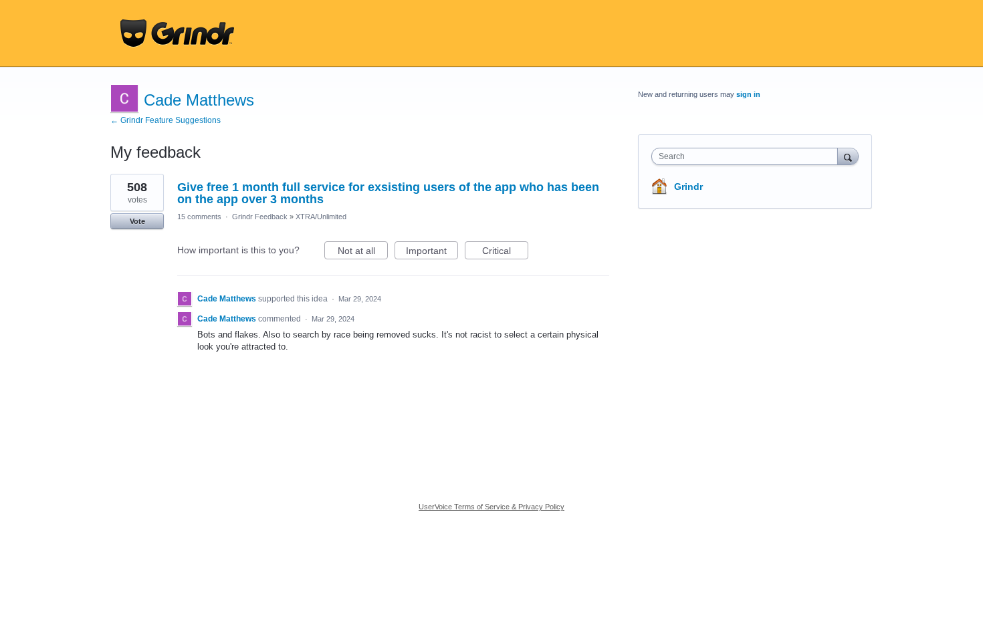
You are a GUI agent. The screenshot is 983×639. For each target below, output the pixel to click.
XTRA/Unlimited (321, 217)
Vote (137, 221)
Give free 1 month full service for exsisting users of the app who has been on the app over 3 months (388, 193)
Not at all (363, 252)
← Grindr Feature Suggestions (165, 120)
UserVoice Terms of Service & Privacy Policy (491, 507)
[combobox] (748, 156)
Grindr (688, 186)
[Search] (848, 156)
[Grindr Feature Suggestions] (177, 33)
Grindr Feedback (260, 217)
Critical (505, 252)
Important (432, 252)
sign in (748, 94)
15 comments (199, 217)
